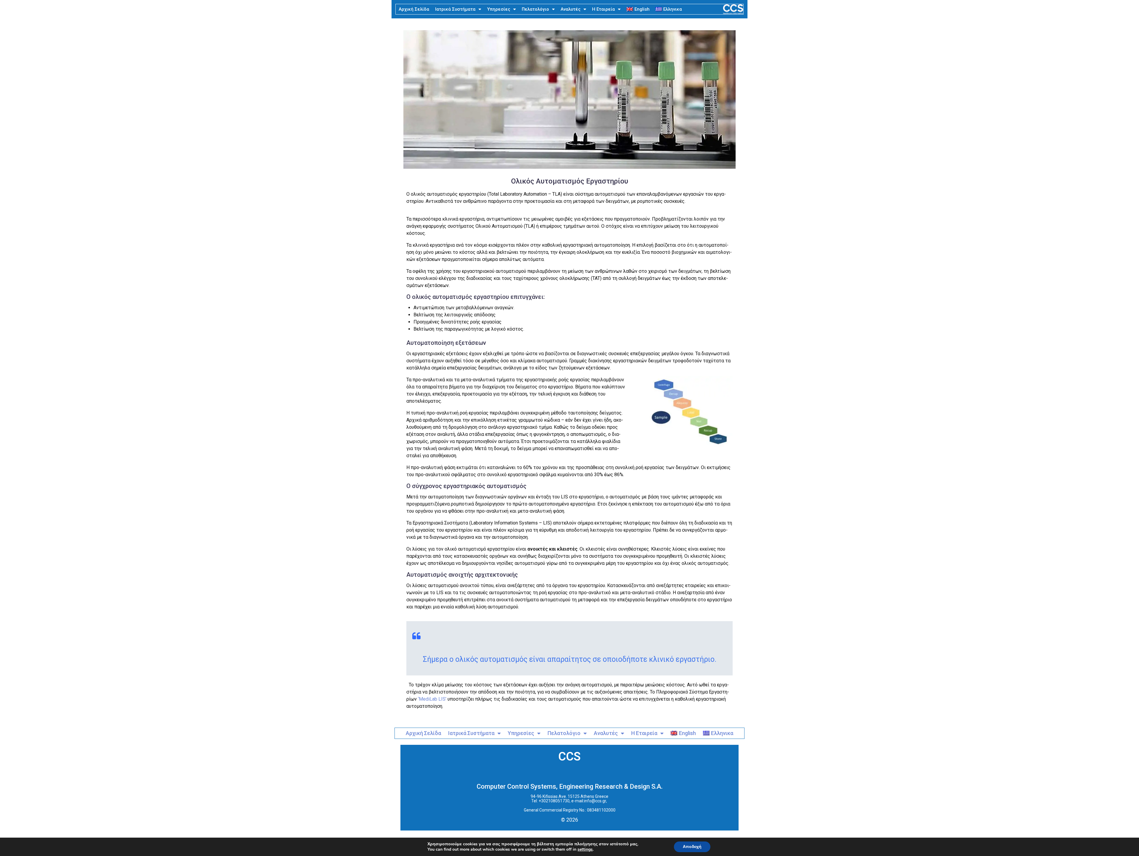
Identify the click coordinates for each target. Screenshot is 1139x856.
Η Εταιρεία (603, 9)
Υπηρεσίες (498, 9)
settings (585, 849)
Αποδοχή (692, 846)
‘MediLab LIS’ (432, 699)
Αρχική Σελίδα (414, 9)
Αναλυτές (570, 9)
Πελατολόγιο (535, 9)
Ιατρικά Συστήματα (455, 9)
